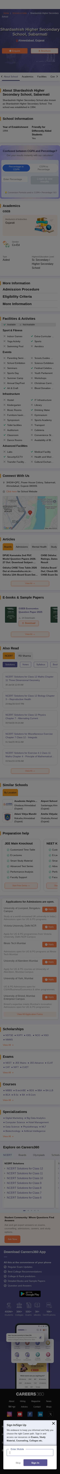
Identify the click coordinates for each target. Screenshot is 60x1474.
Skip (18, 1462)
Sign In (35, 1462)
